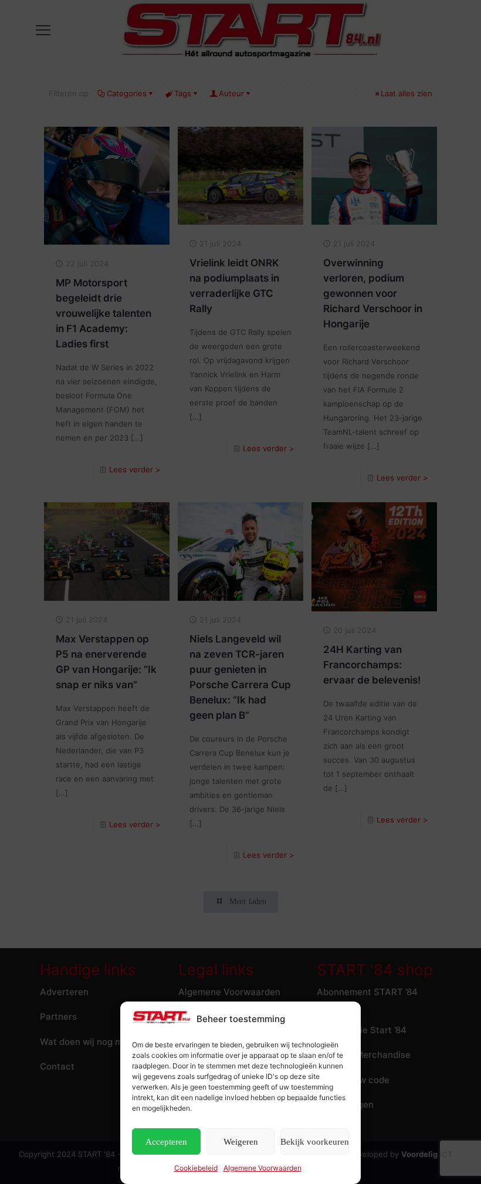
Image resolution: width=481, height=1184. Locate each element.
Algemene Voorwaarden (262, 1167)
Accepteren (166, 1141)
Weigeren (240, 1141)
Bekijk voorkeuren (314, 1141)
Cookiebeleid (196, 1167)
